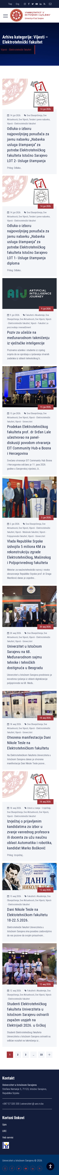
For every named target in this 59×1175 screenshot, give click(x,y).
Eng (17, 4)
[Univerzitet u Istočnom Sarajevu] (29, 15)
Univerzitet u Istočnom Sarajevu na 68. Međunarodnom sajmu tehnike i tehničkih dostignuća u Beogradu (25, 657)
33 (41, 1054)
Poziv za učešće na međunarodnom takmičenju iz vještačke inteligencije (28, 337)
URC (4, 1131)
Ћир (10, 4)
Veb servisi (7, 1137)
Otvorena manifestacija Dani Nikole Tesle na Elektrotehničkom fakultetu (29, 742)
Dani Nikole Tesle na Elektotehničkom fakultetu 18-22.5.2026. (27, 914)
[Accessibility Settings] (50, 1166)
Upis (4, 1124)
